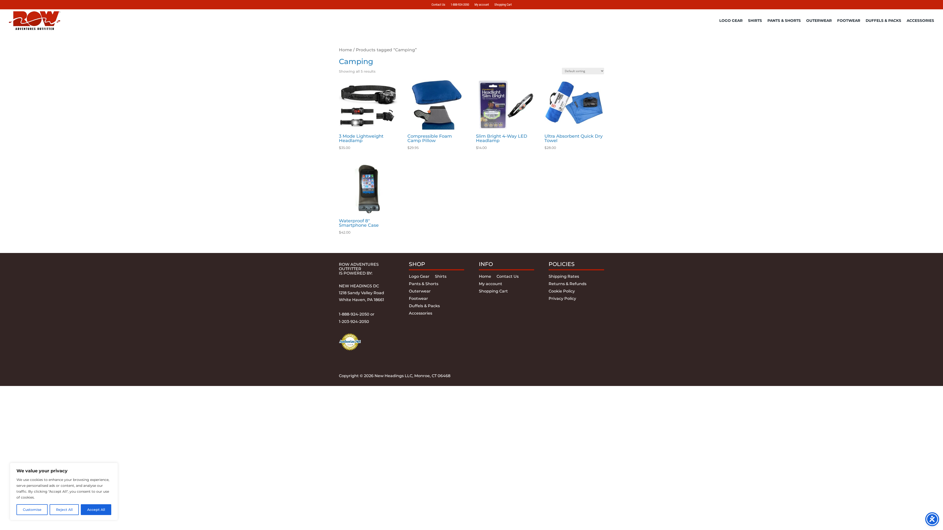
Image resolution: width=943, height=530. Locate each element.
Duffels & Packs (883, 20)
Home (345, 49)
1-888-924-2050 (460, 4)
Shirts (755, 20)
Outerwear (819, 20)
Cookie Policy (562, 291)
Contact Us (438, 4)
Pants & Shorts (784, 20)
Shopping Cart (503, 4)
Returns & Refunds (567, 284)
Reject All (64, 509)
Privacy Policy (562, 299)
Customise (32, 509)
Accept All (96, 509)
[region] (64, 491)
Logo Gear (731, 20)
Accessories (920, 20)
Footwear (848, 20)
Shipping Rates (564, 277)
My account (481, 4)
